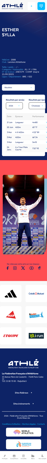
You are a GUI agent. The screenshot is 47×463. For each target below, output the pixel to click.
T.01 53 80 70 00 (9, 381)
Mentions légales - (29, 424)
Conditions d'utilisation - (12, 424)
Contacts (41, 424)
